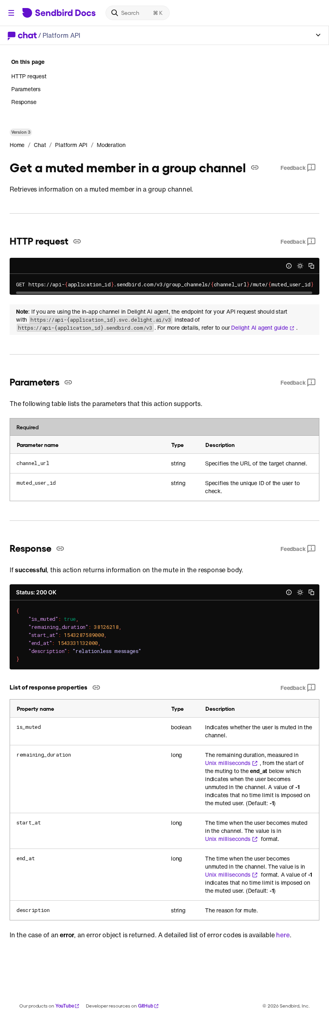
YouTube (64, 1005)
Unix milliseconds (227, 763)
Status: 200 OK (36, 592)
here (282, 935)
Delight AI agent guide (259, 328)
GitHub (145, 1005)
